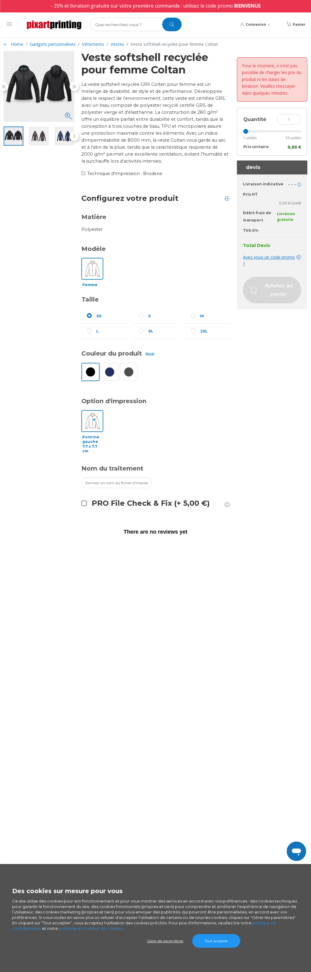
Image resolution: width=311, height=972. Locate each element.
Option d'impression (113, 401)
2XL (204, 331)
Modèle (93, 248)
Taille (90, 299)
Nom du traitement (112, 468)
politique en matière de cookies (90, 928)
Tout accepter (216, 941)
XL (150, 331)
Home (17, 44)
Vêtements (93, 44)
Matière (93, 217)
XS (98, 316)
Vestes (117, 44)
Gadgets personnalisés (53, 44)
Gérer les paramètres (165, 941)
